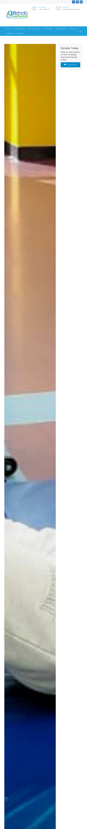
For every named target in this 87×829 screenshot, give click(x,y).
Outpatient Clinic (60, 29)
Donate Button (72, 65)
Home (8, 29)
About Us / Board (33, 29)
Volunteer (20, 33)
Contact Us (72, 29)
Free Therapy (47, 29)
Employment (10, 33)
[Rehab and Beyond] (18, 15)
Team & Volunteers (18, 29)
